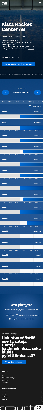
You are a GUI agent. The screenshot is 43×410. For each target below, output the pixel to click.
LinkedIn (4, 399)
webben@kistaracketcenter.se (29, 315)
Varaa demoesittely (13, 362)
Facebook (5, 397)
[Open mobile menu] (40, 3)
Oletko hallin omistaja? (8, 378)
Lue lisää (31, 49)
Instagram (5, 392)
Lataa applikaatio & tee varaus (18, 64)
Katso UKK (5, 383)
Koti (3, 375)
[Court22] (4, 3)
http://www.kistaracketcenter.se (23, 319)
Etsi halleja (5, 380)
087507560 (10, 315)
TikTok (4, 394)
